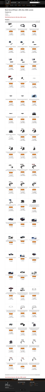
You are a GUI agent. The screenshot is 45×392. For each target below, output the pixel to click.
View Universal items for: (15, 377)
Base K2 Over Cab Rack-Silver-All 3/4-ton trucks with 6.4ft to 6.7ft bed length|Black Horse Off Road (34, 240)
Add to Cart (10, 242)
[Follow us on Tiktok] (24, 390)
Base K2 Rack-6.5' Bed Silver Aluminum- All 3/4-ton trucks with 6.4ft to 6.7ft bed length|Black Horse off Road (11, 257)
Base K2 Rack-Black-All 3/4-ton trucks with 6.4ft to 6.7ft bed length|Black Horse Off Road (11, 275)
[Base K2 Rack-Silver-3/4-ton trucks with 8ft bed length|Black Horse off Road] (34, 271)
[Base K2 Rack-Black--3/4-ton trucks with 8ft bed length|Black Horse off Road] (22, 254)
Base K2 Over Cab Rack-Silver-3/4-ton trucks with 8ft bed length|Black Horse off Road (22, 240)
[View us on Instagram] (21, 390)
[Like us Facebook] (20, 390)
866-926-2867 (7, 385)
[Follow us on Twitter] (23, 390)
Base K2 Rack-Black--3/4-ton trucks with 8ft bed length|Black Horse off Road (22, 257)
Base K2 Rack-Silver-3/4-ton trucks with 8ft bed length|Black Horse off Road (34, 275)
